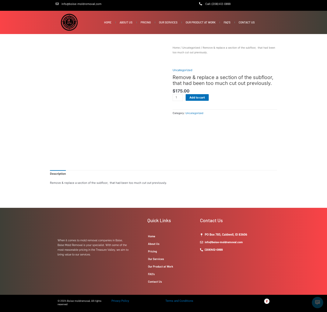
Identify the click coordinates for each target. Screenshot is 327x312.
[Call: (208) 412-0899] (200, 3)
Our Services (168, 22)
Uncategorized (191, 47)
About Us (126, 22)
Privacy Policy (120, 301)
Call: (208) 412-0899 (217, 3)
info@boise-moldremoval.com (81, 3)
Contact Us (247, 22)
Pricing (146, 22)
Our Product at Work (201, 22)
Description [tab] (58, 173)
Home (107, 22)
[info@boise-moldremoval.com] (57, 3)
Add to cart (197, 97)
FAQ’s (227, 22)
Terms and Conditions (179, 301)
